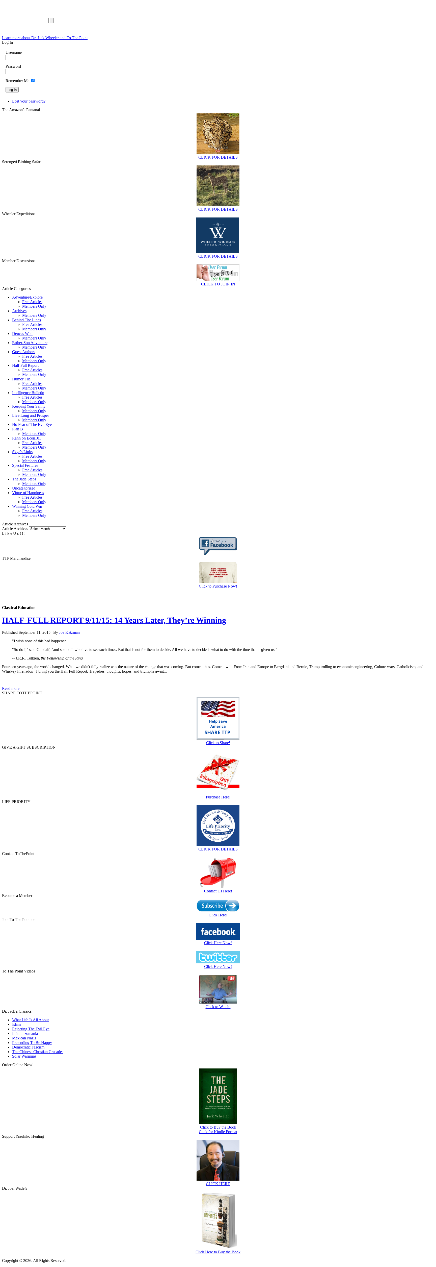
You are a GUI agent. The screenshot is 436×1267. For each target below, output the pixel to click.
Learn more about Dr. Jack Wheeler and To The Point (45, 38)
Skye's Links (22, 452)
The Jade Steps (24, 479)
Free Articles (32, 302)
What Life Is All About (30, 1020)
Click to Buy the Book (218, 1127)
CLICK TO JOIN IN (218, 284)
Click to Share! (218, 743)
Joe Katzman (69, 632)
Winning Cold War (27, 506)
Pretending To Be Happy (32, 1042)
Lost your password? (28, 101)
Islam (16, 1024)
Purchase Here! (218, 797)
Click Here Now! (218, 943)
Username (14, 52)
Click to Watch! (218, 1007)
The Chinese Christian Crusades (37, 1052)
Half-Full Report (25, 365)
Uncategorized (23, 488)
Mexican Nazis (24, 1038)
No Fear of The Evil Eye (32, 424)
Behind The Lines (26, 320)
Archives (19, 311)
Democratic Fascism (28, 1047)
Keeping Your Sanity (28, 406)
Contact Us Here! (218, 891)
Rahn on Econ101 (26, 438)
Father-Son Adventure (29, 342)
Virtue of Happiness (28, 493)
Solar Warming (24, 1056)
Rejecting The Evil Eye (30, 1029)
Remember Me (17, 81)
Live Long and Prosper (30, 415)
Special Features (25, 465)
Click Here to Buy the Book (218, 1252)
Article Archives (15, 528)
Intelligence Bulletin (28, 393)
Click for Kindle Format (218, 1132)
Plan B (17, 429)
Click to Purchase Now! (218, 586)
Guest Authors (23, 352)
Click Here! (218, 915)
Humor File (21, 379)
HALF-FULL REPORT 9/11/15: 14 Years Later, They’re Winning (114, 620)
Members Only (34, 306)
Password (13, 66)
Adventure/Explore (27, 297)
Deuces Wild (22, 333)
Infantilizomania (25, 1033)
